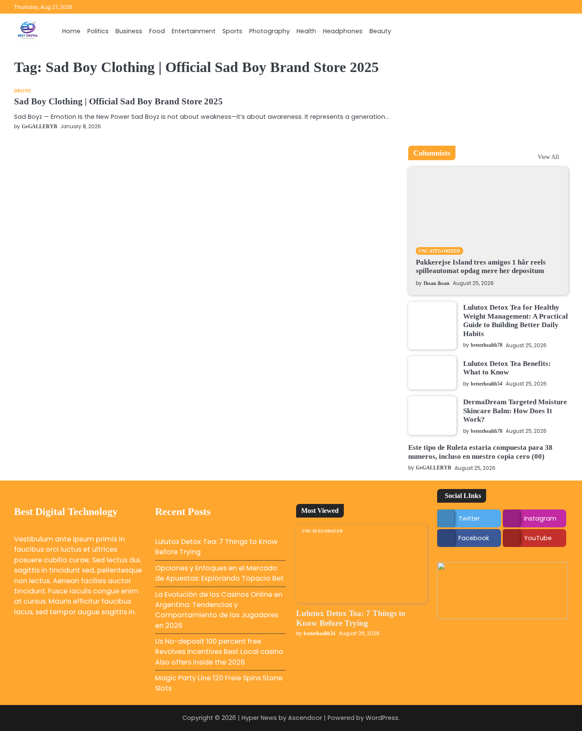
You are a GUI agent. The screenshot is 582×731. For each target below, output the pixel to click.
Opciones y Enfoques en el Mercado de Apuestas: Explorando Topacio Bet (219, 573)
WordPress (382, 718)
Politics (98, 31)
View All (548, 156)
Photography (269, 31)
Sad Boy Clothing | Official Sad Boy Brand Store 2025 (118, 101)
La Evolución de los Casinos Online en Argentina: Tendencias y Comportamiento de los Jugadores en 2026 (218, 610)
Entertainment (194, 31)
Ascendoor (305, 718)
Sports (232, 31)
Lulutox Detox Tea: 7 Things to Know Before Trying (351, 618)
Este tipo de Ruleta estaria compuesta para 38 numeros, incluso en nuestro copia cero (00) (480, 451)
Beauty (380, 31)
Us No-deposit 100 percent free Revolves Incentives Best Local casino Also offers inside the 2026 (219, 651)
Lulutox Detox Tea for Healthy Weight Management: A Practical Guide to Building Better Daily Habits (515, 320)
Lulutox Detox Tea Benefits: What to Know (507, 368)
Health (306, 31)
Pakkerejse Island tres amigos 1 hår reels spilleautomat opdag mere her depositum (481, 266)
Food (157, 31)
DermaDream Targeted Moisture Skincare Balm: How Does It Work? (515, 410)
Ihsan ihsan (436, 283)
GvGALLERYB (39, 127)
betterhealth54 (486, 384)
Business (128, 31)
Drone (23, 91)
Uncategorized (439, 250)
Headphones (343, 31)
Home (71, 31)
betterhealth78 (486, 345)
